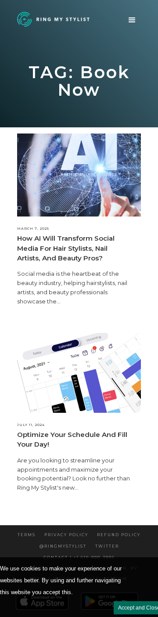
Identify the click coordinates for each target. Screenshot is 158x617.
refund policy (118, 534)
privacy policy (66, 534)
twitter (107, 546)
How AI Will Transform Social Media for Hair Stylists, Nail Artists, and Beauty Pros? (66, 248)
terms (27, 534)
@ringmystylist (63, 546)
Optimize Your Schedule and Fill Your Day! (72, 439)
